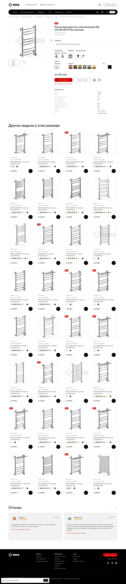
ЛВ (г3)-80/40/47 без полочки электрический (75, 392)
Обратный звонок (110, 5)
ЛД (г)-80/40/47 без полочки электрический (46, 162)
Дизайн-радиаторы (42, 561)
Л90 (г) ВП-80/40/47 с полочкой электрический (47, 300)
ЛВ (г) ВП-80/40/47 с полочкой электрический (102, 392)
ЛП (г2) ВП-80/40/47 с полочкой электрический (103, 438)
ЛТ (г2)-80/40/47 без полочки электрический (75, 346)
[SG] (57, 56)
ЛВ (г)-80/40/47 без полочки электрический (19, 392)
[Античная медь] (70, 67)
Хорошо (45, 580)
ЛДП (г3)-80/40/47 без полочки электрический (103, 208)
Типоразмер (58, 40)
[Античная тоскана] (75, 67)
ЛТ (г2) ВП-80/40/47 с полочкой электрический (103, 346)
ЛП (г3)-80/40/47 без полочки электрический (47, 484)
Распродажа (40, 12)
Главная (15, 12)
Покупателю (58, 12)
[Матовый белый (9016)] (105, 67)
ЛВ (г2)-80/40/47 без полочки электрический (47, 392)
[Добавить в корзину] (31, 171)
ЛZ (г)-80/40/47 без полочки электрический (102, 254)
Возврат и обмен (60, 561)
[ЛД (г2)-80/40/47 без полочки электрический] (30, 40)
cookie (17, 580)
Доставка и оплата (60, 556)
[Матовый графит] (89, 67)
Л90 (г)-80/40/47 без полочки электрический (19, 300)
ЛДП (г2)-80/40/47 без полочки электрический (19, 254)
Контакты (69, 12)
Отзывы (57, 566)
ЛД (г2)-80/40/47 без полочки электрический (75, 162)
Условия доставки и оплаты (64, 83)
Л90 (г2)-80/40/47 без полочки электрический (75, 300)
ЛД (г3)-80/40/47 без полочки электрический (19, 208)
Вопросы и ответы (78, 561)
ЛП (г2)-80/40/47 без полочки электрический (75, 438)
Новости (75, 559)
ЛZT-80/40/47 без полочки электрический (74, 254)
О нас (49, 12)
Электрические (39, 16)
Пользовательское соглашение (72, 578)
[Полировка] (70, 56)
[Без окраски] (57, 67)
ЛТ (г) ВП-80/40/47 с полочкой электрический (47, 346)
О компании (76, 556)
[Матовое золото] (94, 67)
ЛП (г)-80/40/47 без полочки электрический (46, 438)
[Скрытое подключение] (78, 56)
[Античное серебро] (84, 67)
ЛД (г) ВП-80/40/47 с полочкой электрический (19, 162)
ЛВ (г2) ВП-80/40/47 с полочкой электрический (20, 438)
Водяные (39, 556)
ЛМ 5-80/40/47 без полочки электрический (74, 208)
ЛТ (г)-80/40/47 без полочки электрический (19, 346)
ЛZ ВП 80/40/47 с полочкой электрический (74, 484)
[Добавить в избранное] (99, 80)
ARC (56, 16)
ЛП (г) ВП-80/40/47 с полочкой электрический (19, 484)
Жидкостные (49, 16)
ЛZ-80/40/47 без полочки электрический (46, 254)
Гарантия (57, 559)
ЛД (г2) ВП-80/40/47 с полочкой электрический (103, 162)
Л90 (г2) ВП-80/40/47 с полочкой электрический (103, 300)
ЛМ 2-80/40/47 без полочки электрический (46, 208)
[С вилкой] (83, 56)
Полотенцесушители (27, 12)
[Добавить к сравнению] (94, 80)
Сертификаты (59, 563)
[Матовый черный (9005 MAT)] (110, 67)
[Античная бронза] (80, 67)
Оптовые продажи (60, 568)
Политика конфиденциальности (54, 578)
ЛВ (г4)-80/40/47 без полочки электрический (102, 484)
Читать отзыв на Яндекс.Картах (21, 529)
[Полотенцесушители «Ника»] (13, 5)
